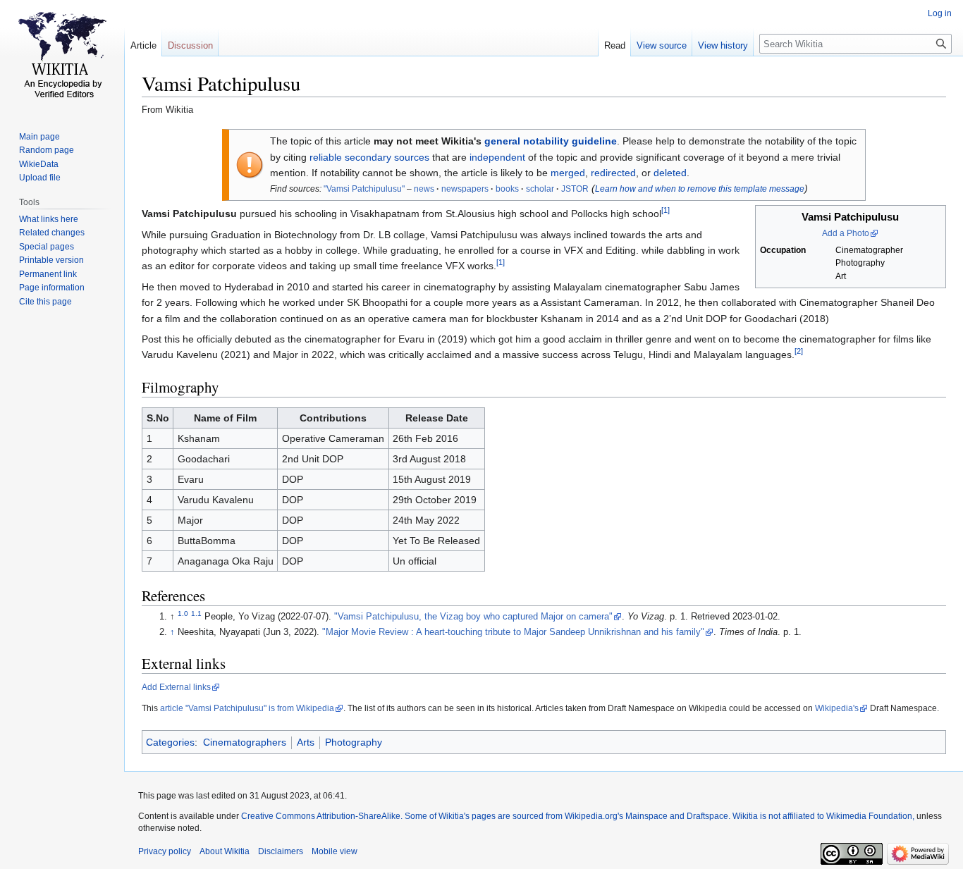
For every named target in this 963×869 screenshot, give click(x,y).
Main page (39, 137)
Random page (46, 150)
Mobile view (334, 851)
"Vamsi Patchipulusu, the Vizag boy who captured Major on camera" (473, 617)
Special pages (46, 247)
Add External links (176, 687)
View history (723, 45)
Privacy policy (164, 851)
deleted (670, 172)
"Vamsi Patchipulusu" (364, 189)
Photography (353, 742)
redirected (613, 172)
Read (614, 45)
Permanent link (48, 274)
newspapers (465, 189)
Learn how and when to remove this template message (699, 189)
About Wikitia (225, 851)
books (507, 189)
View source (662, 45)
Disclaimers (280, 851)
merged (568, 172)
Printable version (51, 260)
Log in (940, 13)
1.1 (196, 613)
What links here (48, 219)
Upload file (40, 178)
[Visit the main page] (62, 56)
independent (497, 157)
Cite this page (45, 302)
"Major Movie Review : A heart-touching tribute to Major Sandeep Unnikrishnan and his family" (513, 632)
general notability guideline (550, 141)
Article (143, 45)
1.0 (183, 613)
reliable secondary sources (369, 157)
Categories (170, 742)
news (424, 189)
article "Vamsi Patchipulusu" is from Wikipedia (247, 708)
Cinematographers (244, 742)
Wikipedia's (837, 708)
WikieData (39, 164)
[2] (799, 351)
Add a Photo (845, 233)
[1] (665, 211)
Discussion (190, 45)
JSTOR (575, 189)
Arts (305, 742)
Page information (52, 287)
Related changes (52, 233)
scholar (540, 189)
